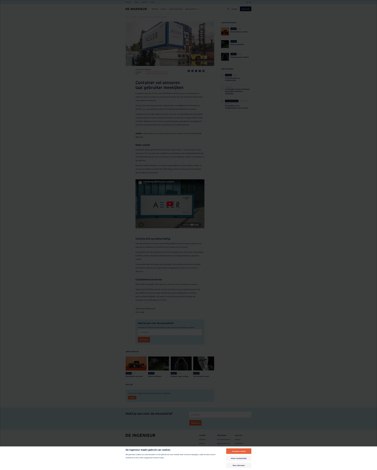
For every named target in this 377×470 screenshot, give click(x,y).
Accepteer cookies (239, 451)
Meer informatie (239, 465)
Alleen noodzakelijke (239, 458)
